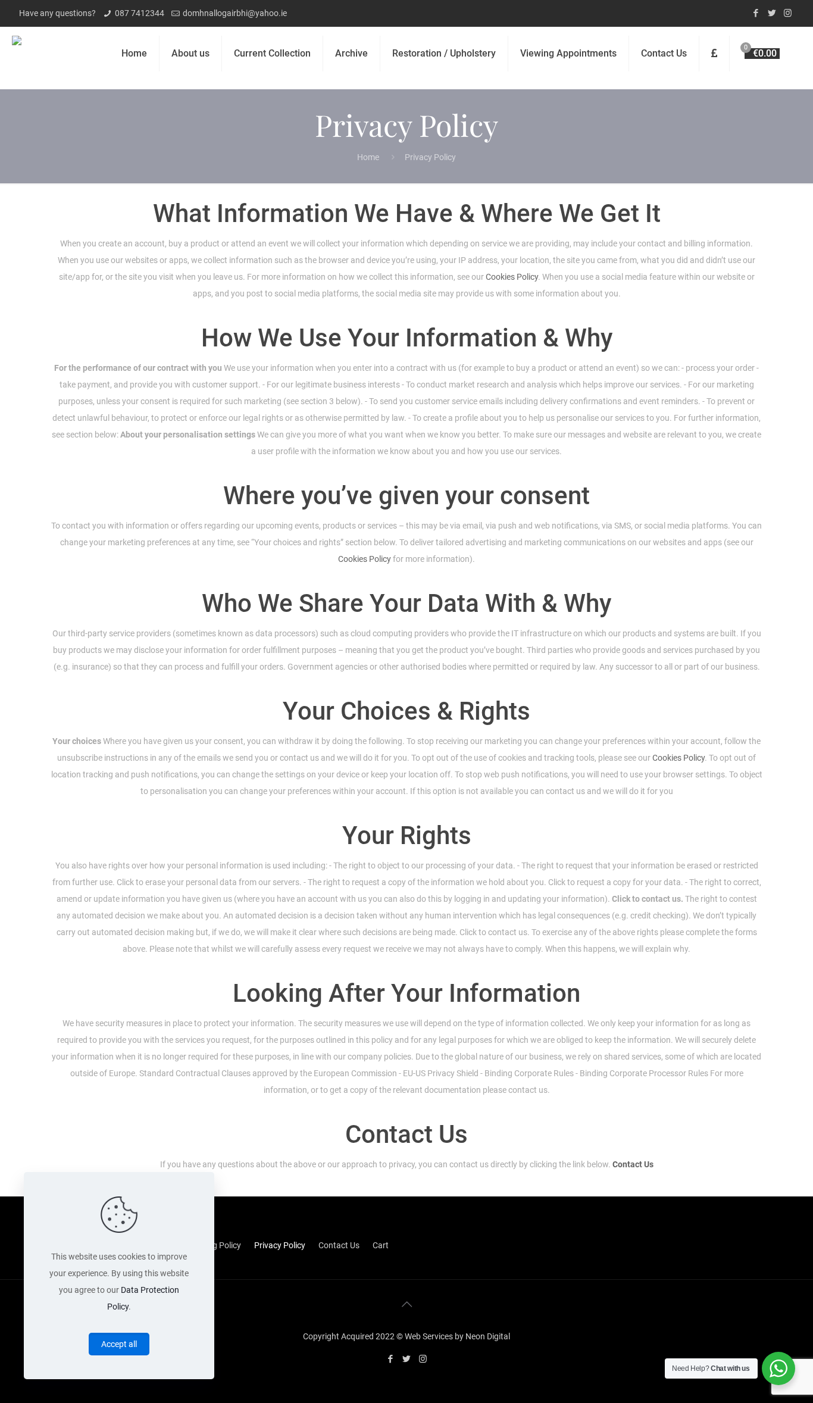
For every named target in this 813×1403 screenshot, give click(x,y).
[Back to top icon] (406, 1304)
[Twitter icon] (771, 13)
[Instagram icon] (787, 13)
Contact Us (632, 1164)
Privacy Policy (279, 1245)
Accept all (119, 1344)
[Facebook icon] (755, 13)
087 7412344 (139, 13)
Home (368, 157)
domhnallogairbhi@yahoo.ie (235, 13)
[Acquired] (16, 53)
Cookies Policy (512, 277)
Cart (381, 1245)
